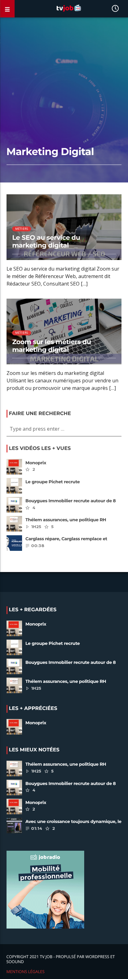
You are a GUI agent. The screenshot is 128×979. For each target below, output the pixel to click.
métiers (21, 229)
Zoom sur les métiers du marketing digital (51, 346)
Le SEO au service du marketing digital (46, 241)
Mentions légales (26, 971)
